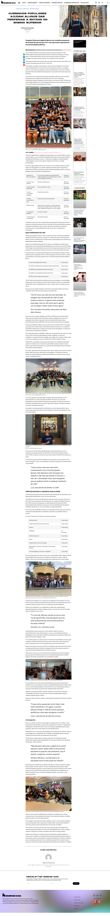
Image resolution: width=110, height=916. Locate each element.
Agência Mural (66, 50)
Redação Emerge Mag (27, 28)
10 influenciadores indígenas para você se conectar (79, 108)
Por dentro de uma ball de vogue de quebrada (47, 152)
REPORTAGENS (34, 9)
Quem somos (77, 900)
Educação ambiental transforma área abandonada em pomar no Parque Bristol (79, 213)
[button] (108, 2)
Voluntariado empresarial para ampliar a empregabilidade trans (78, 267)
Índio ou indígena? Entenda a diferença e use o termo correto (79, 75)
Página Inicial (77, 897)
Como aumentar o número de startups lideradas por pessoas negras (79, 294)
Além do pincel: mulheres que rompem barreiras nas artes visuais (78, 141)
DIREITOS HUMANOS (22, 9)
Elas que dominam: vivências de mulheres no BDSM (79, 173)
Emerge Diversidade (78, 902)
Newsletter (77, 905)
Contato (76, 908)
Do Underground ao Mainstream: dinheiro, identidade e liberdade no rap (79, 239)
